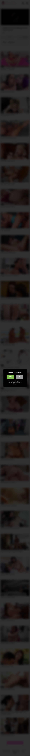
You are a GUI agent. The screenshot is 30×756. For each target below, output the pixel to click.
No (20, 377)
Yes (10, 377)
